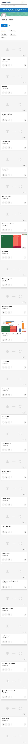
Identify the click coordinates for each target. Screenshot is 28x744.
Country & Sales (6, 471)
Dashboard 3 (5, 389)
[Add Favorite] (25, 65)
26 (24, 275)
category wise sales (7, 608)
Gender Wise (5, 169)
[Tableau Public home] (6, 2)
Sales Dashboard (6, 443)
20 (24, 330)
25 (24, 494)
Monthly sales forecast (8, 663)
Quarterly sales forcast (8, 691)
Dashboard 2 (5, 416)
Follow (4, 25)
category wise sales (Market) (10, 581)
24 (24, 137)
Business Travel (6, 196)
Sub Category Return (8, 224)
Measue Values (6, 498)
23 (24, 165)
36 (24, 357)
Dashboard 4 (5, 361)
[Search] (2, 5)
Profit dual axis (6, 553)
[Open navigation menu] (26, 2)
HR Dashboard (6, 59)
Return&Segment (7, 279)
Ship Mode (5, 251)
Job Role (4, 86)
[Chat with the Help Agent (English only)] (23, 2)
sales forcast (5, 718)
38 (24, 247)
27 (24, 110)
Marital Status (6, 141)
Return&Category (7, 306)
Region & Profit (6, 526)
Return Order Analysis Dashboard (11, 334)
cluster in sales (6, 636)
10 (24, 522)
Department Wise (7, 114)
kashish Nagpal (5, 61)
